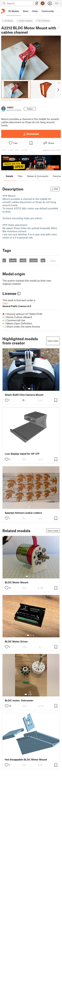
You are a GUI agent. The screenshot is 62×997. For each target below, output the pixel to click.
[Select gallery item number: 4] (34, 576)
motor (13, 260)
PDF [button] (56, 189)
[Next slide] (58, 89)
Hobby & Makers (25, 21)
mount (33, 260)
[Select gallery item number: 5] (35, 694)
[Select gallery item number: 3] (32, 576)
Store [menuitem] (25, 11)
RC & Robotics (44, 21)
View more (52, 340)
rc (4, 260)
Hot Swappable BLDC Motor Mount (26, 759)
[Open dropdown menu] (59, 27)
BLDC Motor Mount (16, 582)
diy (42, 260)
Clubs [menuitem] (35, 11)
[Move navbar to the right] (59, 11)
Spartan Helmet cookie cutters (23, 512)
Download (33, 133)
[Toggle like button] (6, 400)
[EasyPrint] (36, 3)
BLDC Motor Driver (16, 641)
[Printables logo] (3, 11)
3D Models (8, 21)
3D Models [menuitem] (13, 11)
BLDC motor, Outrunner (19, 700)
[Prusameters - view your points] (43, 3)
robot (23, 260)
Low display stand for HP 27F (22, 453)
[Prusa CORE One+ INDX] (31, 162)
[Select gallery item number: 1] (29, 388)
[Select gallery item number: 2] (32, 388)
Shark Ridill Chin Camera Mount (24, 394)
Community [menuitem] (48, 11)
